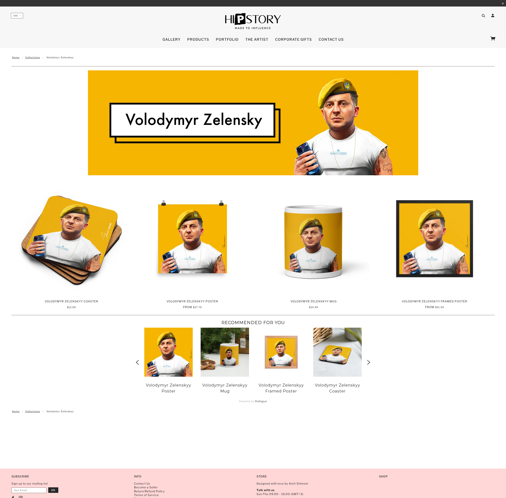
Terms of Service (146, 495)
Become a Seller (146, 487)
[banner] (253, 21)
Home (16, 57)
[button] (137, 363)
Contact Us (142, 483)
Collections (32, 57)
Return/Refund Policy (149, 491)
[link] (168, 363)
